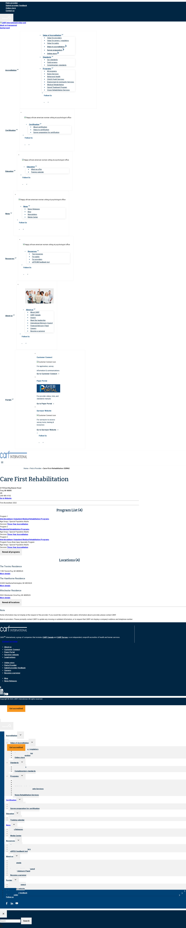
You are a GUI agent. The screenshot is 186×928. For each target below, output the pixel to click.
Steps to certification (41, 130)
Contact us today (9, 641)
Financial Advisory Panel (39, 326)
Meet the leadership (38, 320)
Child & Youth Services (55, 79)
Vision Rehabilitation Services (58, 90)
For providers (37, 259)
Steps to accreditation (56, 47)
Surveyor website (11, 655)
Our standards (52, 60)
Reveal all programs (11, 552)
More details (5, 574)
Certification (11, 800)
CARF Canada (35, 315)
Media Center (33, 217)
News (8, 825)
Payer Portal (9, 652)
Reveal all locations (10, 602)
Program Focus (6, 542)
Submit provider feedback (16, 6)
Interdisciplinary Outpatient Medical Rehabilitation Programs (24, 519)
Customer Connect (12, 650)
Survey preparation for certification (46, 132)
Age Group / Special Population (12, 522)
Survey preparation (54, 50)
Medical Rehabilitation (55, 85)
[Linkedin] (1, 695)
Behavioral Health (53, 77)
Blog (29, 212)
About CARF (34, 312)
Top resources (37, 254)
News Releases (34, 209)
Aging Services (53, 74)
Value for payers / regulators (58, 41)
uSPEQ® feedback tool (41, 262)
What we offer (36, 169)
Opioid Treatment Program (57, 87)
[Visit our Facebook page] (26, 184)
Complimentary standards (56, 65)
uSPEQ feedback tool (19, 851)
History (33, 318)
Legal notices (9, 657)
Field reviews (52, 62)
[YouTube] (6, 695)
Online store (11, 8)
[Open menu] (2, 462)
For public (36, 257)
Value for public (53, 43)
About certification (40, 127)
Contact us (10, 11)
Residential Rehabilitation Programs (14, 529)
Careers (33, 328)
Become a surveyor (37, 331)
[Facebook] (4, 695)
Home (26, 468)
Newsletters (32, 214)
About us (8, 647)
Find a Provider (35, 468)
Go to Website (6, 498)
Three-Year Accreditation (17, 524)
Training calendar (37, 172)
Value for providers (54, 38)
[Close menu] (0, 720)
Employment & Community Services (60, 82)
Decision (3, 524)
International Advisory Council (41, 323)
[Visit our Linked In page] (22, 184)
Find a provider (12, 3)
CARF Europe (62, 637)
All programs (52, 71)
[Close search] (3, 914)
